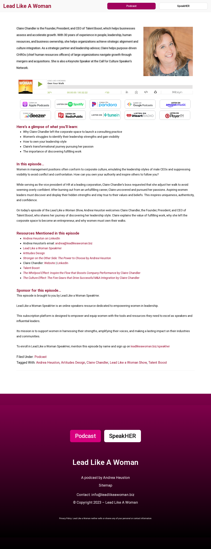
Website (49, 263)
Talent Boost (31, 268)
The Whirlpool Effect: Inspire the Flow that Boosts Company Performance (70, 273)
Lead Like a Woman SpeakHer (42, 248)
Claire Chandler (97, 362)
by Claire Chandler (128, 273)
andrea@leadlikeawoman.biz (73, 243)
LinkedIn (62, 263)
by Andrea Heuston (67, 258)
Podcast (40, 357)
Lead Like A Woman (27, 6)
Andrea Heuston (48, 362)
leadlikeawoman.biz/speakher (150, 346)
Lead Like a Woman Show (128, 362)
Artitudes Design (34, 253)
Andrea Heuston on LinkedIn (41, 238)
